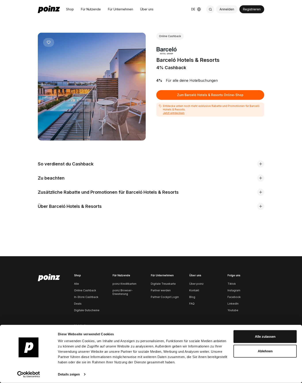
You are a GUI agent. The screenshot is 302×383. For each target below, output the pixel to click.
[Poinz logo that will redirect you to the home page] (49, 277)
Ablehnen (265, 351)
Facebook (234, 297)
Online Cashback (85, 290)
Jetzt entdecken (173, 113)
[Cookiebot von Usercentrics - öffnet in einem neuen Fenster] (28, 374)
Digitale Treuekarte (163, 283)
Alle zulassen (265, 336)
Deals (78, 303)
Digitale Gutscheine (86, 310)
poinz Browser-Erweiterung (123, 292)
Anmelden (227, 9)
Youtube (232, 310)
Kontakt (194, 290)
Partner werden (161, 290)
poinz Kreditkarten (124, 283)
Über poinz (196, 283)
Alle (76, 283)
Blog (192, 297)
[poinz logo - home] (49, 9)
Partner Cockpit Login (165, 297)
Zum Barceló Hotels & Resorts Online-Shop (210, 95)
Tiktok (231, 283)
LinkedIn (233, 303)
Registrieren (252, 9)
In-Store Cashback (86, 297)
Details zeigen (69, 374)
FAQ (192, 303)
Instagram (233, 290)
